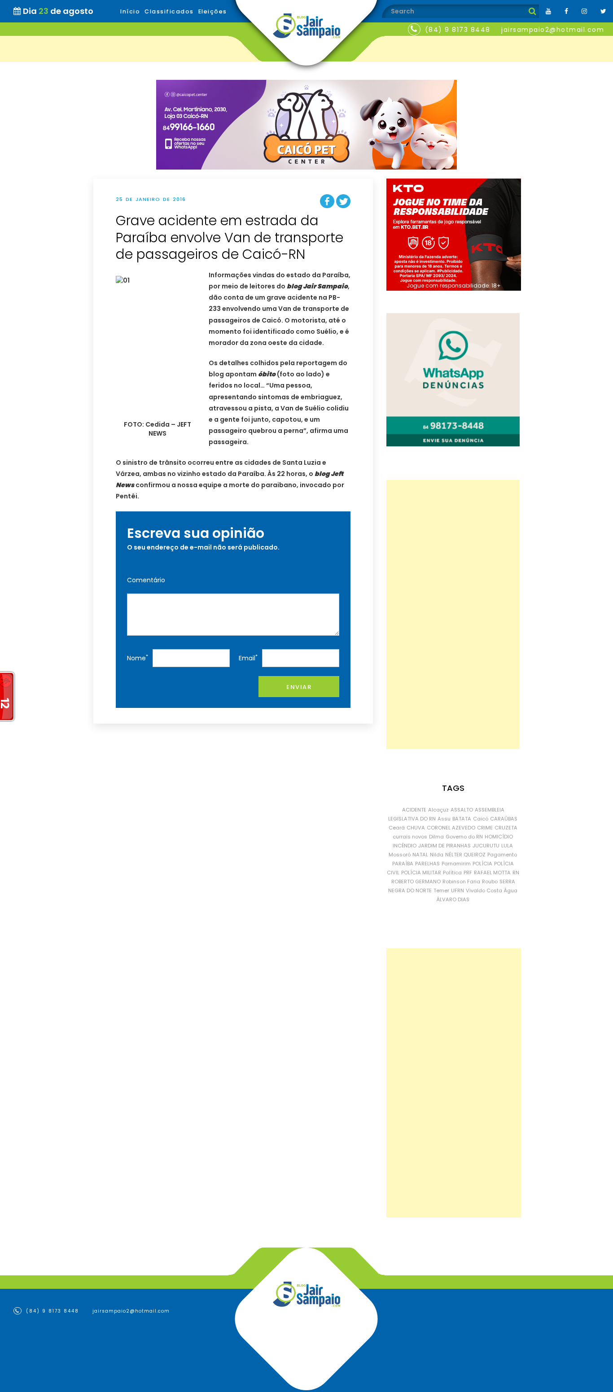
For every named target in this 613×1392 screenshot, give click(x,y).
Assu (444, 818)
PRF (468, 872)
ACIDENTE (414, 809)
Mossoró (400, 854)
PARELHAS (427, 863)
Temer (441, 890)
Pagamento (502, 854)
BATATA (461, 818)
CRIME (485, 827)
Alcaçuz (438, 809)
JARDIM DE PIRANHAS (444, 845)
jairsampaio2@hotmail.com (552, 29)
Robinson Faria (461, 881)
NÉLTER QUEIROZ (465, 854)
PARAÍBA (402, 863)
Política (452, 872)
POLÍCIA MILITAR (421, 872)
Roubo (490, 881)
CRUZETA (506, 827)
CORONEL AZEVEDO (451, 827)
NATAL (420, 854)
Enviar (298, 687)
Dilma (436, 836)
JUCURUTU (486, 845)
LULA (507, 845)
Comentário (146, 580)
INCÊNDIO (404, 845)
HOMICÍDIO (499, 836)
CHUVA (416, 827)
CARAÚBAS (503, 818)
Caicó (480, 818)
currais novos (410, 836)
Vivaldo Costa (484, 890)
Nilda (436, 854)
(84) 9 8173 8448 (457, 29)
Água (510, 890)
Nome (137, 658)
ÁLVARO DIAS (453, 899)
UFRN (457, 890)
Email (248, 658)
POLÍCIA (482, 863)
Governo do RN (464, 836)
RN (515, 872)
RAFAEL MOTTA (492, 872)
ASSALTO (462, 809)
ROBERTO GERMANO (416, 881)
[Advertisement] (453, 614)
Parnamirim (456, 863)
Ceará (397, 827)
